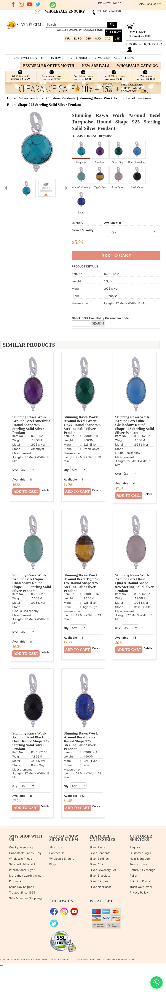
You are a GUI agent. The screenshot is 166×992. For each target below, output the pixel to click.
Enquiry (135, 847)
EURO (77, 38)
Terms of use (138, 864)
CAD (107, 38)
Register (153, 44)
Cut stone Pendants (60, 98)
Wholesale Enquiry (61, 858)
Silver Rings (97, 847)
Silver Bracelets (99, 875)
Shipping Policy (140, 881)
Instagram (21, 4)
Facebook (13, 4)
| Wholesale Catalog (135, 65)
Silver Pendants (31, 98)
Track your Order (141, 887)
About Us (55, 847)
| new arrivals (93, 65)
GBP (88, 38)
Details (45, 490)
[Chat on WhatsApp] (156, 982)
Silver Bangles (98, 881)
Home (11, 98)
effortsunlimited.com (120, 959)
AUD (98, 38)
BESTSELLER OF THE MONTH (48, 65)
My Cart (137, 32)
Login (132, 44)
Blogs (53, 864)
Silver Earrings (99, 858)
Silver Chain (97, 864)
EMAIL (38, 11)
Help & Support (140, 858)
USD (117, 38)
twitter (38, 4)
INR (67, 38)
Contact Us (56, 853)
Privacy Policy (139, 892)
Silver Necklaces (100, 887)
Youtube (29, 4)
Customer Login (140, 853)
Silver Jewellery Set (102, 870)
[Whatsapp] (52, 7)
